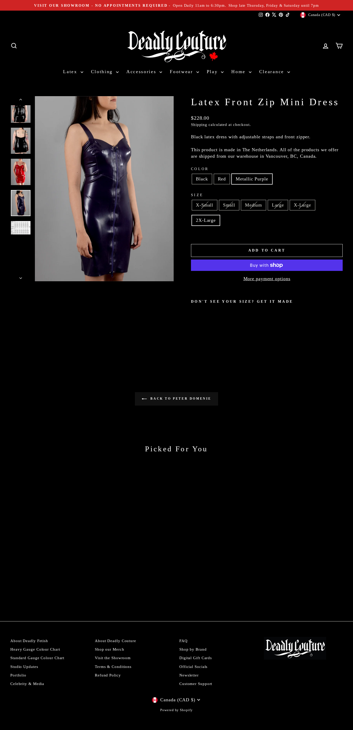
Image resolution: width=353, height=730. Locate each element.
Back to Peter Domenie (180, 398)
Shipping (199, 124)
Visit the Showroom (113, 658)
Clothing (103, 71)
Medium (253, 205)
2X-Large (206, 220)
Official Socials (193, 666)
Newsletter (189, 675)
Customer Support (195, 683)
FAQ (183, 640)
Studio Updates (24, 666)
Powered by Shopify (176, 710)
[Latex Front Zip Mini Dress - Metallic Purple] (208, 343)
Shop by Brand (193, 649)
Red (222, 178)
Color (200, 169)
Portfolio (18, 675)
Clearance (272, 71)
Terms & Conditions (113, 666)
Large (278, 205)
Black (202, 178)
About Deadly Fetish (29, 640)
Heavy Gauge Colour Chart (35, 649)
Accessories (142, 71)
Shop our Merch (109, 649)
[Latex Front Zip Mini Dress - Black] (194, 343)
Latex (71, 71)
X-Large (302, 205)
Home (239, 71)
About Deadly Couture (115, 640)
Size (197, 195)
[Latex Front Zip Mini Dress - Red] (201, 343)
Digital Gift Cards (195, 658)
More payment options (266, 278)
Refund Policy (108, 675)
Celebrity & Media (27, 683)
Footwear (182, 71)
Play (213, 71)
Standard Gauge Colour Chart (37, 658)
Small (229, 205)
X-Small (204, 205)
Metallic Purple (252, 178)
